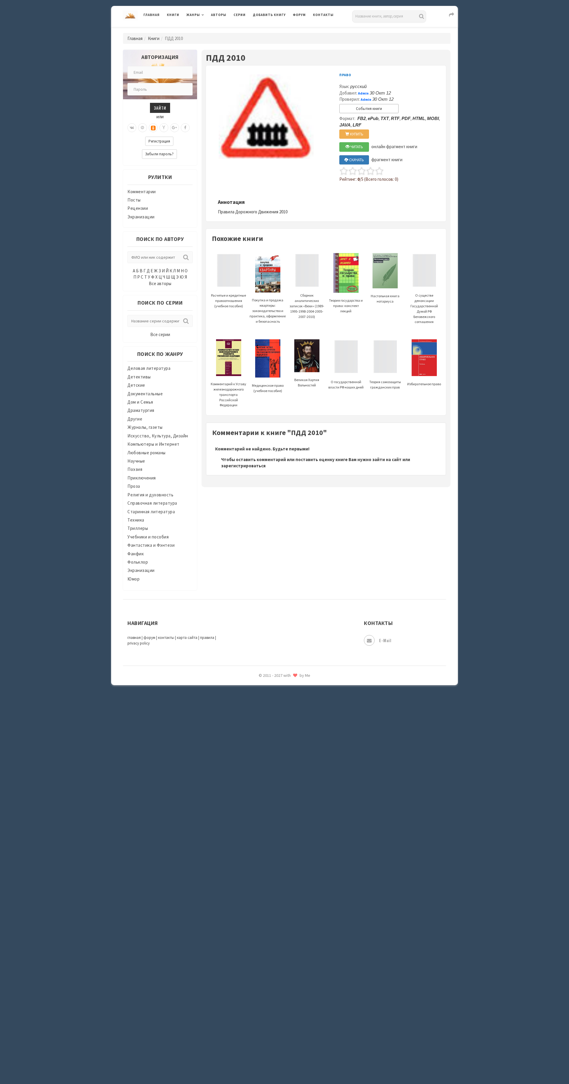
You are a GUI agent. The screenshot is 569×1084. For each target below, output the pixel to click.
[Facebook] (185, 127)
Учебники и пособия (148, 537)
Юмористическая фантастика (284, 1064)
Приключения (141, 478)
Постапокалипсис (272, 799)
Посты (134, 200)
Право (345, 75)
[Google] (174, 127)
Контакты (323, 15)
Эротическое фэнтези (276, 1050)
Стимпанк (263, 918)
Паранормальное (270, 759)
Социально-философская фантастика (292, 905)
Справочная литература (152, 503)
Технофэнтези (268, 945)
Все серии (160, 334)
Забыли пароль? (159, 153)
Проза (133, 486)
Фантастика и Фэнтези (151, 545)
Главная (151, 15)
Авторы (218, 15)
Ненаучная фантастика (277, 746)
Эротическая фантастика (279, 1037)
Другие (134, 419)
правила (207, 637)
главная (134, 637)
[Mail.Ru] (142, 127)
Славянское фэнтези (274, 865)
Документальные (145, 393)
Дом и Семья (140, 402)
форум (149, 637)
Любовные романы (146, 452)
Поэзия (134, 469)
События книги (369, 108)
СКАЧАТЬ (356, 159)
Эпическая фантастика (277, 1011)
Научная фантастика (274, 732)
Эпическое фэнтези (273, 1024)
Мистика (262, 693)
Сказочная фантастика (277, 852)
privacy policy (138, 643)
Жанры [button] (193, 15)
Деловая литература (274, 30)
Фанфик (135, 554)
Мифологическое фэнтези (280, 706)
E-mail (385, 640)
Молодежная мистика (276, 719)
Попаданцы (265, 772)
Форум (299, 15)
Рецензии (137, 208)
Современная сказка (274, 892)
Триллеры (137, 528)
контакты (166, 637)
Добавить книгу (269, 15)
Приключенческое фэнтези (281, 812)
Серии (240, 15)
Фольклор (137, 562)
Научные (136, 461)
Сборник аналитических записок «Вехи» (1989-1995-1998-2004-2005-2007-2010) (307, 306)
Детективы (139, 377)
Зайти (160, 108)
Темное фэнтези (270, 931)
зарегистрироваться (243, 466)
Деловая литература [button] (207, 30)
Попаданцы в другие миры (280, 786)
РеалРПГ (261, 825)
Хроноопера (265, 997)
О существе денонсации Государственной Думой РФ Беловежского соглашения (424, 308)
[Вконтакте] (131, 127)
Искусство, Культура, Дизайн (157, 436)
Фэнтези (262, 984)
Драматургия (140, 410)
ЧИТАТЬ (356, 146)
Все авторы (160, 283)
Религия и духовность (150, 495)
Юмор (133, 579)
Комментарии (141, 191)
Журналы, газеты (145, 427)
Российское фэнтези (274, 839)
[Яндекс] (163, 127)
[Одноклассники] (153, 127)
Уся (256, 971)
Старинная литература (151, 511)
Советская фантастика (277, 878)
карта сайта (187, 637)
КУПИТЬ (356, 134)
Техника (135, 520)
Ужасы (259, 958)
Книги (173, 15)
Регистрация (159, 141)
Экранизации (141, 217)
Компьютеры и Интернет (153, 444)
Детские (136, 385)
